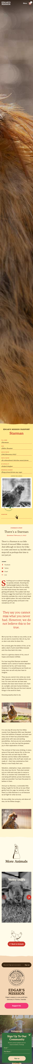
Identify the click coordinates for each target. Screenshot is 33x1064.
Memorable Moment (7, 470)
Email (5, 1048)
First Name (7, 1051)
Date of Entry (5, 452)
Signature (4, 514)
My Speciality (5, 464)
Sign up (27, 965)
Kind (2, 446)
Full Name (4, 440)
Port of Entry (5, 458)
